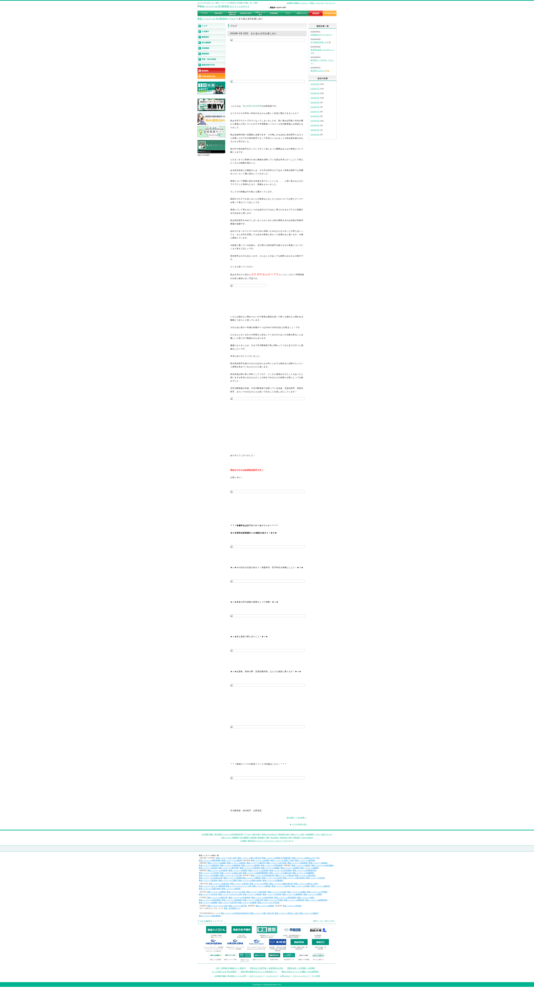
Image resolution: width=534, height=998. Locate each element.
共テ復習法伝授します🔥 (321, 42)
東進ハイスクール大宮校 (236, 892)
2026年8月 (315, 84)
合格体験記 (310, 834)
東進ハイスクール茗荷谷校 (305, 860)
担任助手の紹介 (284, 834)
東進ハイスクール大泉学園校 (322, 865)
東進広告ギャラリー (205, 151)
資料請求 (296, 838)
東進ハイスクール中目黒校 (209, 875)
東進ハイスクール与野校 (313, 894)
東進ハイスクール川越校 (296, 892)
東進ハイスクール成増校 (290, 868)
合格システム (226, 838)
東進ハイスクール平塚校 (300, 886)
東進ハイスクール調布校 (251, 878)
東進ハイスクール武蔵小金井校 (249, 880)
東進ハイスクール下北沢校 (209, 873)
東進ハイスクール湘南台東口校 (281, 884)
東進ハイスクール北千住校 (276, 863)
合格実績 (253, 838)
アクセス (247, 834)
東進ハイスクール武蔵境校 (273, 880)
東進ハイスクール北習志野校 (210, 900)
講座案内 (235, 838)
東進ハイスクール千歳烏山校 (280, 873)
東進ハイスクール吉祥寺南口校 (262, 875)
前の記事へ (291, 818)
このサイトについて (256, 976)
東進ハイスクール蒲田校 (238, 870)
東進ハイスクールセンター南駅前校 (212, 886)
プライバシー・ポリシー (273, 841)
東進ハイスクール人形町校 (232, 860)
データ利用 (316, 976)
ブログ (232, 19)
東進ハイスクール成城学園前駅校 (255, 873)
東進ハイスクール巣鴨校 (270, 868)
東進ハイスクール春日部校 (256, 892)
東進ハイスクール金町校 (236, 863)
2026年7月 (315, 89)
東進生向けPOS (286, 838)
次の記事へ (302, 818)
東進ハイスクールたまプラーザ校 (238, 886)
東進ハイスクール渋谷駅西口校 (304, 870)
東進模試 (261, 838)
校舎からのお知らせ (269, 834)
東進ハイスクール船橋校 (208, 903)
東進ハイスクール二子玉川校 (231, 875)
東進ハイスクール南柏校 (247, 903)
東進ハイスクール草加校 (252, 894)
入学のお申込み (307, 838)
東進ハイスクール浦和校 (216, 892)
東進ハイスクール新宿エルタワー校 (305, 858)
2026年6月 (315, 93)
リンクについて (272, 976)
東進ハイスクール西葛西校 (230, 865)
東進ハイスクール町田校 (208, 880)
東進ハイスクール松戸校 (227, 903)
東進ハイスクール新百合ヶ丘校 (305, 884)
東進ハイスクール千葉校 (273, 900)
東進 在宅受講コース (232, 908)
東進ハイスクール (317, 3)
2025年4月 (315, 125)
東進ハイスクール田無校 (232, 878)
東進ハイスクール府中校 (315, 878)
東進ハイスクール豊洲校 (318, 863)
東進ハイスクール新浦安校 (232, 900)
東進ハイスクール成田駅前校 (316, 900)
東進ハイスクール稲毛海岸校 (262, 898)
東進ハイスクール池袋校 (301, 865)
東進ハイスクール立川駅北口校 (210, 878)
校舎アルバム (327, 834)
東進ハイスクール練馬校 (309, 868)
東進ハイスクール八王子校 (272, 878)
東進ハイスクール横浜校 (231, 889)
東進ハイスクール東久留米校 (294, 878)
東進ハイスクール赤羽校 (260, 860)
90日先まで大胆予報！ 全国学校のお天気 (266, 968)
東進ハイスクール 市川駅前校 (212, 19)
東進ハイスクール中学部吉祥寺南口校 (235, 913)
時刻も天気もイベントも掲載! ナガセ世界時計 (300, 972)
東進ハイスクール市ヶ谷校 (226, 858)
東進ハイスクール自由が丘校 (231, 873)
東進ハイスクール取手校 (237, 906)
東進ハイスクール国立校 (284, 875)
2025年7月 (315, 112)
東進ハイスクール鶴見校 (261, 886)
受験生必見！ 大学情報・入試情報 (301, 968)
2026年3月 (315, 107)
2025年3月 (315, 130)
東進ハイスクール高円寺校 (228, 868)
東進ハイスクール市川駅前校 (239, 898)
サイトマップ (330, 3)
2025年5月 (315, 121)
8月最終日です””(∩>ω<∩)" (321, 35)
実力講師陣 (244, 838)
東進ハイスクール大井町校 (217, 870)
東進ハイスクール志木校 (208, 894)
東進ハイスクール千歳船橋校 (303, 873)
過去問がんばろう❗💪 (320, 71)
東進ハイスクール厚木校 (239, 884)
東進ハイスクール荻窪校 (208, 868)
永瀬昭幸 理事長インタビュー (298, 3)
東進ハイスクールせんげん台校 (230, 894)
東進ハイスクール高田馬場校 (210, 860)
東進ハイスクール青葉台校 (219, 884)
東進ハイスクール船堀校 (250, 865)
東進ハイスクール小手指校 (317, 892)
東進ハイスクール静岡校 (265, 906)
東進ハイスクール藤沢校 (320, 886)
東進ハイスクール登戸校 (281, 886)
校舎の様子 (256, 834)
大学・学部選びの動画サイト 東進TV (231, 968)
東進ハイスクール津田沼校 (294, 900)
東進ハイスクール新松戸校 (253, 900)
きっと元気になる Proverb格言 (224, 972)
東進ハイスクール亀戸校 (256, 863)
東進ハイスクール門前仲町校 (272, 865)
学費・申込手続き (272, 838)
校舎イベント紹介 (298, 834)
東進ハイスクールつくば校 (217, 906)
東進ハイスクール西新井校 (209, 865)
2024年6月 (315, 135)
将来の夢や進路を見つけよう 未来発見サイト (259, 972)
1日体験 (243, 841)
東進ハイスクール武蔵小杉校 (210, 889)
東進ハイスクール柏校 (305, 898)
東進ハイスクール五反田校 (258, 870)
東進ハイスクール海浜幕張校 (285, 898)
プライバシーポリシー (301, 976)
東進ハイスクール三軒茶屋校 (280, 870)
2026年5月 (315, 98)
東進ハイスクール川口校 (277, 892)
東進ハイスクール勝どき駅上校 (249, 858)
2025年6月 (315, 116)
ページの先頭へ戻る (299, 824)
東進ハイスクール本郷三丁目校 (282, 860)
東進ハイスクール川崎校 (259, 884)
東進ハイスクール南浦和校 (292, 894)
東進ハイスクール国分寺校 (305, 875)
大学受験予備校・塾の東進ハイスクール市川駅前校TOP (222, 834)
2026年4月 (315, 102)
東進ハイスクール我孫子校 (217, 898)
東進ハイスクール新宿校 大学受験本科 (276, 858)
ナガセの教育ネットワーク (210, 921)
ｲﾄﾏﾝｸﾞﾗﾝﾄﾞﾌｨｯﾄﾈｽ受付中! (214, 951)
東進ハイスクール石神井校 (250, 868)
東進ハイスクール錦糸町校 (298, 863)
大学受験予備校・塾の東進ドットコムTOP (230, 976)
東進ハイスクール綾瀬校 (216, 863)
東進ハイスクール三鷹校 (227, 880)
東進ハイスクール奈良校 (292, 906)
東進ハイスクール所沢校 (272, 894)
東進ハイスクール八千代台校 (268, 903)
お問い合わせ (285, 976)
